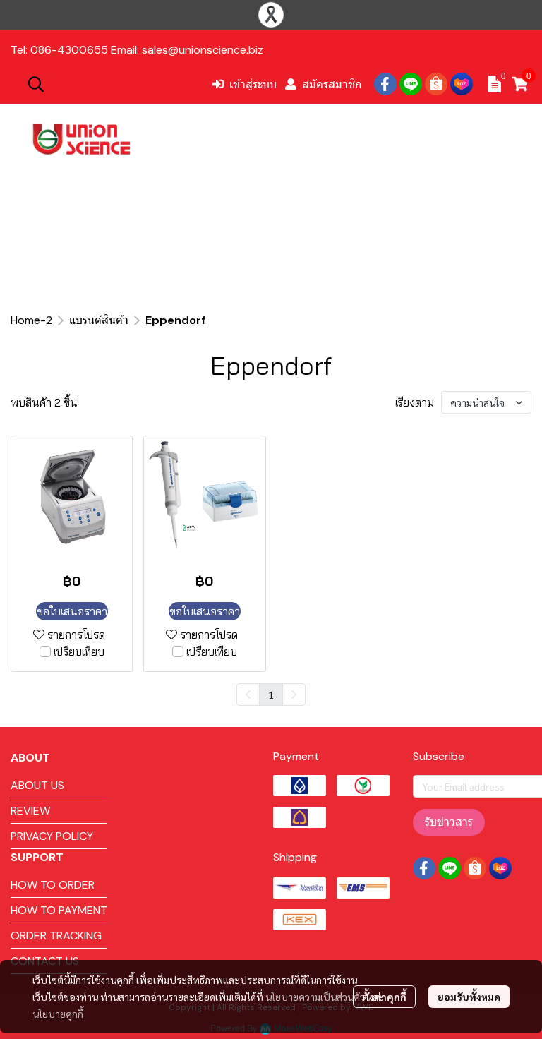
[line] (410, 84)
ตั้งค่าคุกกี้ (384, 996)
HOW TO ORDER (53, 884)
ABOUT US (37, 785)
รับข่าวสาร (449, 822)
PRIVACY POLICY (52, 836)
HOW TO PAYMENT (59, 910)
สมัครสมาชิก (332, 84)
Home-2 (31, 320)
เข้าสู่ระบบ (253, 84)
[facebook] (385, 84)
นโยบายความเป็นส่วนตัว (315, 996)
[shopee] (436, 84)
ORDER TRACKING (56, 935)
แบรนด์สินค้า (98, 320)
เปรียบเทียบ (79, 651)
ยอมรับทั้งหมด (469, 996)
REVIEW (30, 810)
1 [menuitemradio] (271, 694)
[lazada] (461, 84)
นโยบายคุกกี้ (57, 1013)
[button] (112, 84)
